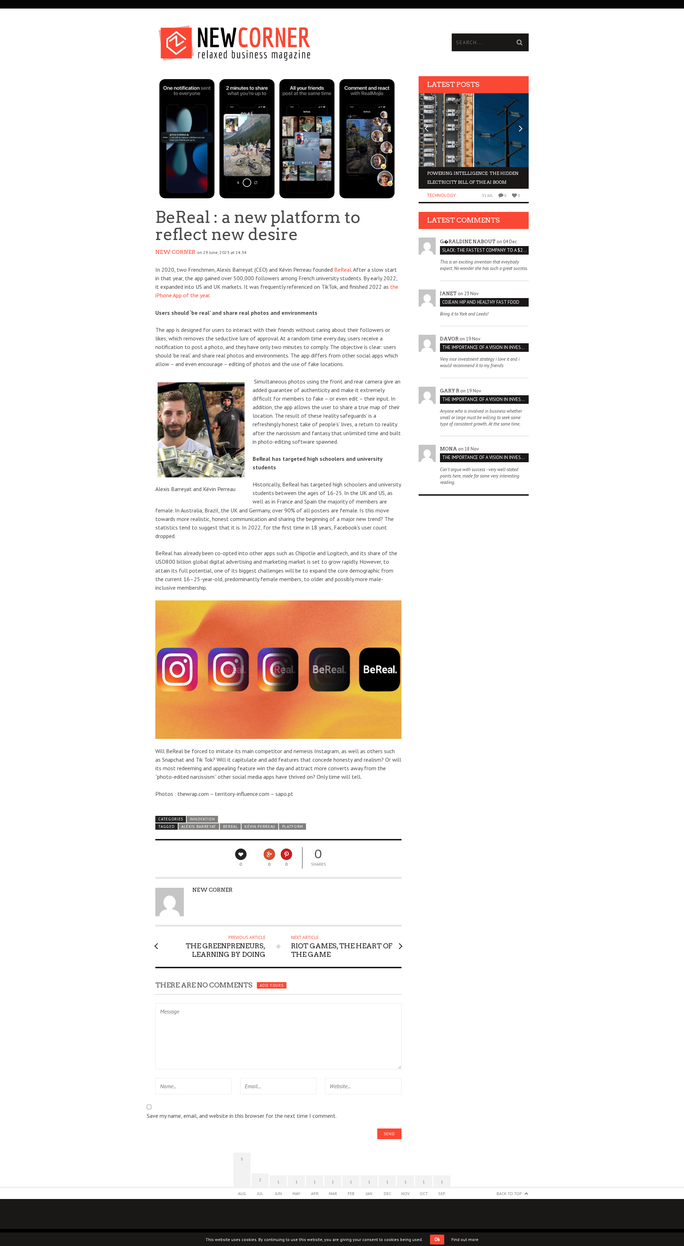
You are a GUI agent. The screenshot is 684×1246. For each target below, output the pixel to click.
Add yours (271, 985)
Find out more (464, 1239)
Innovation (202, 819)
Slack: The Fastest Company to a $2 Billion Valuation (485, 250)
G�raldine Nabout (468, 241)
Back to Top (509, 1193)
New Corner (175, 252)
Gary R (449, 390)
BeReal (342, 269)
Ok (437, 1239)
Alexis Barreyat (198, 826)
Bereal (230, 826)
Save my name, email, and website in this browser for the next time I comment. (242, 1115)
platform (293, 826)
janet (448, 293)
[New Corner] (248, 41)
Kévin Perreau (259, 826)
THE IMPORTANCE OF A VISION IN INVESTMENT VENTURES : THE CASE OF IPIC (485, 347)
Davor (449, 339)
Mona (448, 449)
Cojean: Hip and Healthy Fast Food (480, 302)
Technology (441, 195)
